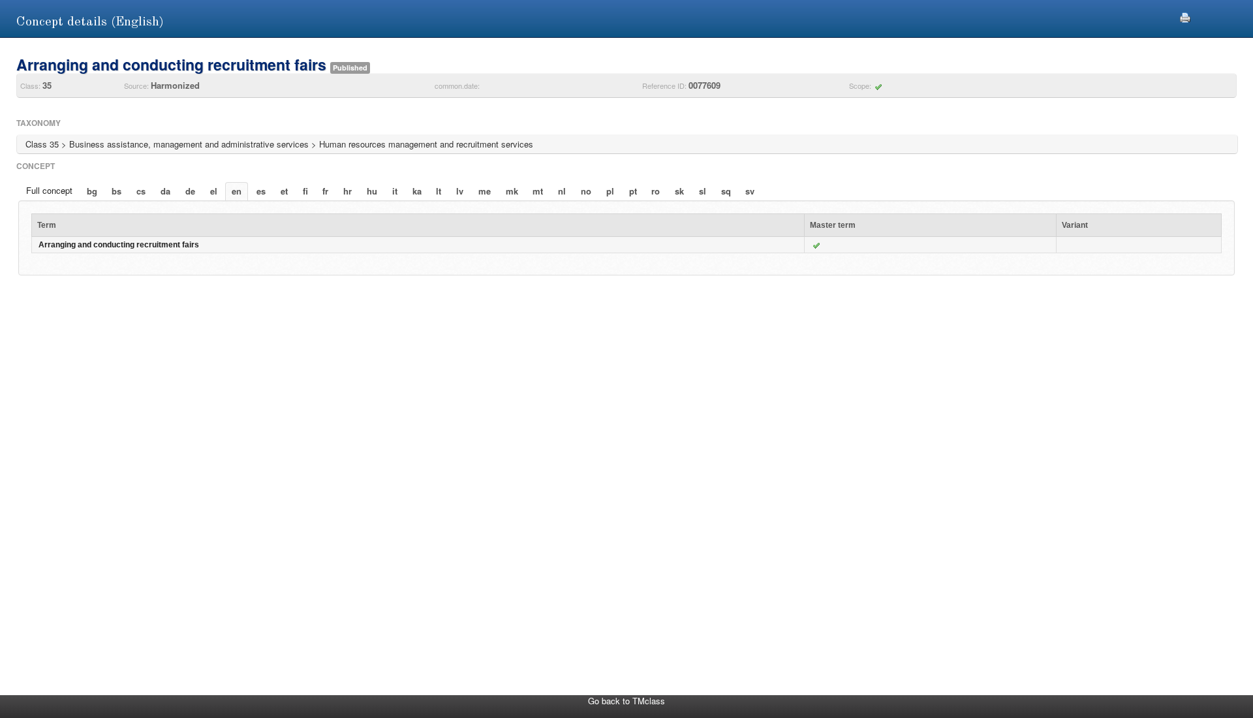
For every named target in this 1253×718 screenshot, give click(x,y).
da (165, 191)
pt (633, 191)
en (236, 191)
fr (325, 191)
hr (347, 191)
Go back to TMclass (626, 701)
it (394, 191)
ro (655, 191)
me (484, 191)
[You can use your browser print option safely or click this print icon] (1185, 16)
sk (679, 191)
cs (141, 191)
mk (512, 191)
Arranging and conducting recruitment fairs (119, 244)
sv (749, 191)
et (284, 191)
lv (459, 191)
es (261, 191)
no (586, 191)
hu (372, 191)
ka (417, 191)
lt (438, 191)
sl (702, 191)
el (213, 191)
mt (538, 191)
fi (305, 191)
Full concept (49, 190)
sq (726, 191)
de (190, 191)
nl (562, 191)
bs (116, 191)
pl (610, 191)
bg (92, 191)
